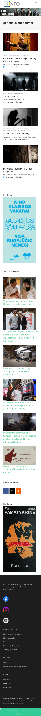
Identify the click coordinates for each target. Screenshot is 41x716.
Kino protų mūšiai (9, 638)
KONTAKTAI (8, 687)
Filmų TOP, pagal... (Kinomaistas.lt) (14, 54)
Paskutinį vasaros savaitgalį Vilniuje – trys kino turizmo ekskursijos (16, 371)
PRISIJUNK (7, 683)
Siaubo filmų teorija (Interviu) (16, 133)
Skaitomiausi (14, 93)
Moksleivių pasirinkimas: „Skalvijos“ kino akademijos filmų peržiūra (19, 469)
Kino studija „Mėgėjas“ (11, 646)
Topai (21, 93)
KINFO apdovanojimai (10, 642)
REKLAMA (6, 679)
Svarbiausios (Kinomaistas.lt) (19, 55)
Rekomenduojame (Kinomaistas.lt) (14, 130)
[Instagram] (12, 491)
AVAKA (6, 662)
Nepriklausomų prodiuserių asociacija (15, 666)
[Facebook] (6, 491)
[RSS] (18, 491)
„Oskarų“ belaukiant (10, 650)
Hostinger (13, 698)
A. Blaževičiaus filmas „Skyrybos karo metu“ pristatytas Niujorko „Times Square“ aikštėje (18, 405)
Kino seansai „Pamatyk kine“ (12, 634)
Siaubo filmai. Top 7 (12, 96)
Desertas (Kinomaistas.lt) (11, 129)
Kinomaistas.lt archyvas (28, 129)
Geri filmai (6, 93)
